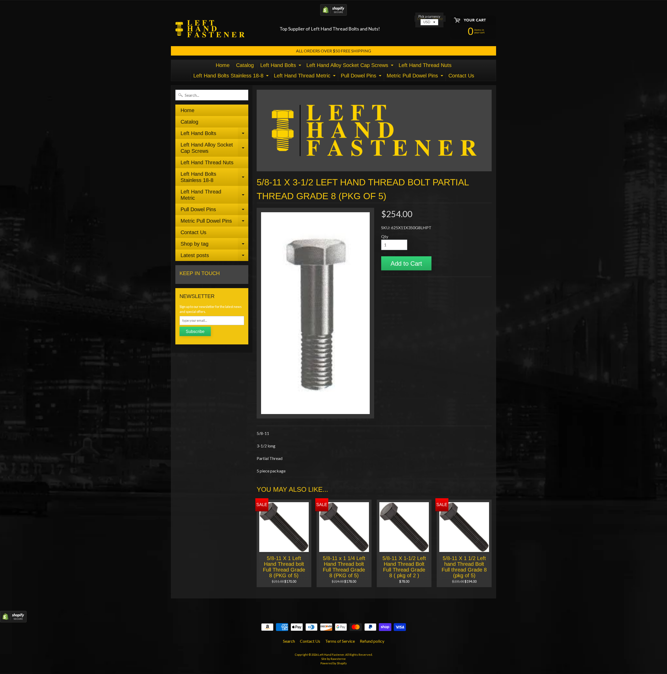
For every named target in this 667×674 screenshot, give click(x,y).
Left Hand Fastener (331, 654)
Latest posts (214, 256)
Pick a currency (429, 17)
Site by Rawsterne (333, 658)
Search (289, 641)
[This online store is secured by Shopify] (333, 12)
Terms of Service (340, 641)
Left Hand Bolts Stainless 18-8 (231, 77)
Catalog (245, 65)
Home (223, 65)
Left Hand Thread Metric (305, 77)
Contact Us (461, 75)
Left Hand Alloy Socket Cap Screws (350, 66)
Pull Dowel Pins (362, 77)
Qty (384, 236)
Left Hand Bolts (281, 66)
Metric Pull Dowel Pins (415, 77)
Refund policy (372, 641)
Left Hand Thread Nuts (425, 65)
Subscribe (195, 331)
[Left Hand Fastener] (210, 29)
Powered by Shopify (333, 663)
